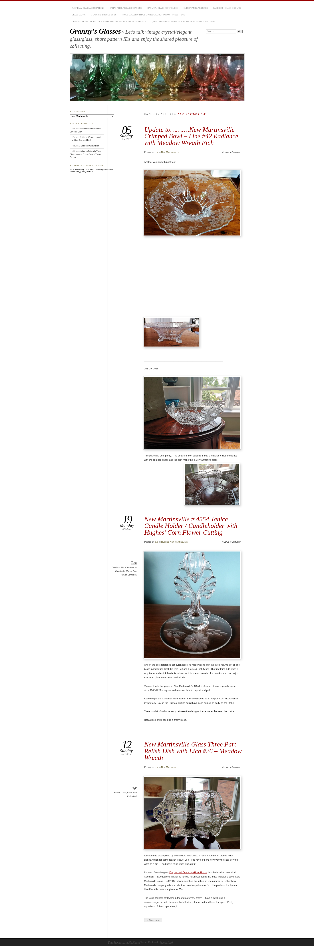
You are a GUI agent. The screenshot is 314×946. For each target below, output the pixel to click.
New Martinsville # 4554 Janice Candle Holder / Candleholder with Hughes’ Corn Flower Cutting (190, 525)
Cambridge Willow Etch (89, 146)
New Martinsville (170, 152)
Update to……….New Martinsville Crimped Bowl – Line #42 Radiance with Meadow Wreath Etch (191, 136)
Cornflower (132, 575)
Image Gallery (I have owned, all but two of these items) (154, 15)
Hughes (165, 542)
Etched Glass (120, 793)
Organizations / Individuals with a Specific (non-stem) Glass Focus (109, 21)
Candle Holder (118, 567)
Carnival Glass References (162, 8)
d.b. (156, 152)
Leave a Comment (232, 152)
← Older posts (153, 920)
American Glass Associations (88, 8)
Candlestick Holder (123, 571)
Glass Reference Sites (103, 15)
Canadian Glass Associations (126, 8)
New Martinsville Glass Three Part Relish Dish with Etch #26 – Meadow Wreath (193, 750)
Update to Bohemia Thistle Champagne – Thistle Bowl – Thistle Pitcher (86, 154)
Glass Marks (79, 15)
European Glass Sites (196, 8)
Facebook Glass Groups (227, 8)
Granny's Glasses (95, 31)
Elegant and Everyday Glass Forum (188, 872)
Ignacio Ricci (166, 942)
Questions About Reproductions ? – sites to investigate (183, 21)
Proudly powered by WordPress (124, 942)
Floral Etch (132, 793)
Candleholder (131, 567)
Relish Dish (132, 796)
